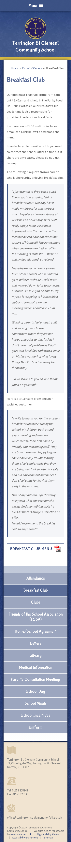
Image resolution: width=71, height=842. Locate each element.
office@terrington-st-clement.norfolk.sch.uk (34, 817)
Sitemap (48, 837)
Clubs (35, 602)
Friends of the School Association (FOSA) (35, 617)
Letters (35, 643)
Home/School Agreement (35, 631)
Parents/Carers (32, 68)
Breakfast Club (55, 68)
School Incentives (35, 715)
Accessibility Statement (25, 837)
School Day (35, 691)
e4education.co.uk (20, 834)
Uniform (35, 727)
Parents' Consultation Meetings (36, 679)
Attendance (35, 578)
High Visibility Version (48, 834)
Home (14, 68)
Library (35, 655)
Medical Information (35, 667)
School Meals (35, 703)
